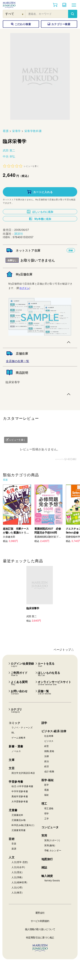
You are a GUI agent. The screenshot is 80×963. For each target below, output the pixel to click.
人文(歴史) (17, 872)
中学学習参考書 (20, 791)
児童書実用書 (19, 830)
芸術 (12, 839)
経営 (46, 745)
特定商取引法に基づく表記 (40, 937)
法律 (46, 756)
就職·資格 (49, 751)
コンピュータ (50, 827)
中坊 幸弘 (9, 156)
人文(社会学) (18, 867)
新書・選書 (16, 746)
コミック (14, 723)
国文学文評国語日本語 (23, 772)
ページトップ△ (64, 649)
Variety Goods (52, 880)
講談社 (18, 233)
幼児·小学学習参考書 (22, 786)
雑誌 (44, 867)
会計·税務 (49, 771)
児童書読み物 (19, 819)
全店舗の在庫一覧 (17, 361)
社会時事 (49, 735)
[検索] (72, 14)
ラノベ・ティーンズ (22, 727)
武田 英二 (9, 150)
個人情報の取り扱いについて (40, 929)
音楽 (14, 843)
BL (13, 732)
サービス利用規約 (40, 921)
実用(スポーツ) (52, 840)
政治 (46, 761)
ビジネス (49, 740)
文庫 (12, 760)
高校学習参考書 (20, 796)
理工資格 (49, 808)
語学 (44, 723)
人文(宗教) (17, 877)
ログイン (24, 288)
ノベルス (16, 751)
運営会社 (40, 912)
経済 (46, 766)
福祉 (46, 794)
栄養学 (16, 131)
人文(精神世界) (19, 882)
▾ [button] (23, 14)
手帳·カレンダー (52, 850)
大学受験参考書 (20, 801)
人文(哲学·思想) (20, 862)
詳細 (71, 250)
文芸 (12, 768)
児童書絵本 (17, 814)
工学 (46, 818)
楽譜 (14, 848)
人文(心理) (17, 887)
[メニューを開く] (74, 5)
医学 (46, 784)
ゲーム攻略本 (19, 737)
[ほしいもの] (64, 5)
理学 (46, 813)
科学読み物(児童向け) (23, 825)
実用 (44, 835)
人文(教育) (17, 892)
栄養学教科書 (33, 131)
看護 (6, 131)
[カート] (55, 5)
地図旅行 (47, 859)
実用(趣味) (49, 845)
